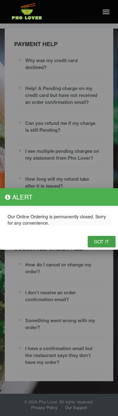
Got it (101, 241)
